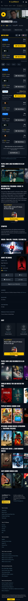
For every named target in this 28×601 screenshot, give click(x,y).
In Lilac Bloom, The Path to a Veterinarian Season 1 (13, 588)
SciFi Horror (23, 292)
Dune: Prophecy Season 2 (7, 583)
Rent (13, 64)
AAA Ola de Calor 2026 (7, 570)
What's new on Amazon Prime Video (10, 555)
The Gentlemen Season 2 (7, 584)
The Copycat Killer (6, 572)
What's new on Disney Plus (8, 559)
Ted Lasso (4, 526)
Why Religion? (5, 576)
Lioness (3, 528)
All (3, 64)
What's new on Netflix (7, 553)
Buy (19, 64)
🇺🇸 (23, 35)
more (15, 180)
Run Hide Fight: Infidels (7, 568)
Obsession (4, 510)
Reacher (3, 530)
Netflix (3, 539)
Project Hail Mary (6, 516)
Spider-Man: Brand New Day (8, 514)
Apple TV (4, 543)
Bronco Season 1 (5, 590)
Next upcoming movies (7, 566)
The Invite (4, 518)
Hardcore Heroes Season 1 (8, 586)
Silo (2, 532)
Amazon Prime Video (6, 541)
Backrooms (4, 512)
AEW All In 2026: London (7, 574)
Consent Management (18, 500)
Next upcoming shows (7, 580)
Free (8, 64)
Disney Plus (4, 545)
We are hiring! (6, 502)
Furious (3, 524)
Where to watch (7, 29)
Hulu (3, 547)
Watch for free (18, 29)
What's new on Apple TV (7, 557)
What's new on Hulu (6, 561)
